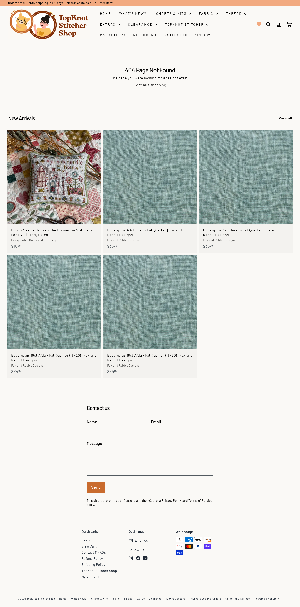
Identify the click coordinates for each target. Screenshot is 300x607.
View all (285, 118)
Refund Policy (92, 558)
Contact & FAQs (94, 552)
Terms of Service (200, 500)
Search (87, 540)
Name (92, 421)
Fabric (207, 13)
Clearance (141, 24)
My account (91, 577)
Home (105, 13)
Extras (108, 24)
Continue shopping (150, 85)
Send (96, 487)
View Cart (89, 546)
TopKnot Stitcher (185, 24)
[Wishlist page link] (259, 24)
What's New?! (133, 13)
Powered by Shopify (266, 598)
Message (94, 443)
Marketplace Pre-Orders (128, 35)
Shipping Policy (94, 564)
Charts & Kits (172, 13)
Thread (234, 13)
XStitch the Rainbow (187, 35)
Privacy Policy (172, 500)
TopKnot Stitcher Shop (99, 571)
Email (156, 421)
